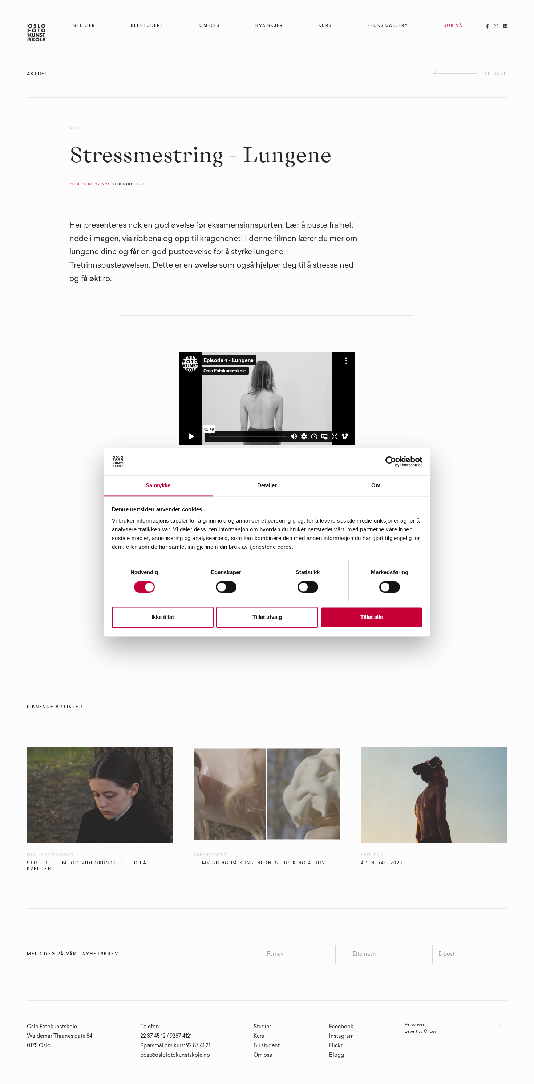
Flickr (336, 1046)
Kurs (259, 1036)
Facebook (341, 1027)
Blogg (336, 1055)
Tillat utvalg (267, 617)
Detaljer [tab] (267, 486)
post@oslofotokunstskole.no (175, 1055)
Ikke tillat (162, 617)
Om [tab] (375, 486)
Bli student (267, 1046)
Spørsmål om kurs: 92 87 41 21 (175, 1046)
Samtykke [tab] (158, 486)
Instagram (341, 1036)
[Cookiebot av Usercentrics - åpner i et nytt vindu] (390, 461)
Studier (262, 1027)
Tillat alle (371, 617)
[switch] (226, 587)
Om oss (263, 1055)
